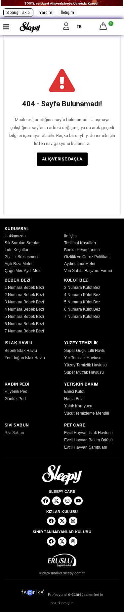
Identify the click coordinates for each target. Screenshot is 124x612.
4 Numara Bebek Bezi (24, 309)
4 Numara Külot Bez (82, 294)
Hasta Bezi (74, 398)
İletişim (67, 12)
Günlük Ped (15, 398)
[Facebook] (45, 500)
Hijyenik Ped (16, 391)
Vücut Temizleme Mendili (86, 413)
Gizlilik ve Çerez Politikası (87, 257)
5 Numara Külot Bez (82, 302)
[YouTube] (78, 500)
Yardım (45, 12)
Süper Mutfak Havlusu (84, 372)
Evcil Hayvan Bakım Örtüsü (88, 440)
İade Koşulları (17, 250)
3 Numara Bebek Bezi (24, 302)
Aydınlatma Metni (79, 263)
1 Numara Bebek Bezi (24, 287)
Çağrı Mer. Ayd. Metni (24, 270)
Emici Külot (74, 391)
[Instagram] (67, 500)
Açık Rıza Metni (18, 263)
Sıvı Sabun (14, 432)
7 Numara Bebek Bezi (24, 331)
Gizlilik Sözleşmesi (21, 257)
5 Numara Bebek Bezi (24, 316)
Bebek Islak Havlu (21, 350)
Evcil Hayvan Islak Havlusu (88, 432)
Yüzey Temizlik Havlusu (85, 365)
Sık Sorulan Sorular (22, 243)
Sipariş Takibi (18, 12)
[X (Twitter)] (56, 500)
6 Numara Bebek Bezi (24, 324)
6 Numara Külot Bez (82, 309)
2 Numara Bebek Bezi (24, 294)
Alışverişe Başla (62, 158)
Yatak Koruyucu (78, 406)
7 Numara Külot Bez (82, 316)
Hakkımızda (15, 236)
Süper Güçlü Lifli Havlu (84, 350)
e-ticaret (75, 594)
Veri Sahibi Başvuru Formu (88, 270)
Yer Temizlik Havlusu (83, 358)
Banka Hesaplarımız (82, 250)
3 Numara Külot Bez (82, 287)
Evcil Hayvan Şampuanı (85, 447)
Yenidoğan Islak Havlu (25, 358)
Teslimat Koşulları (80, 243)
